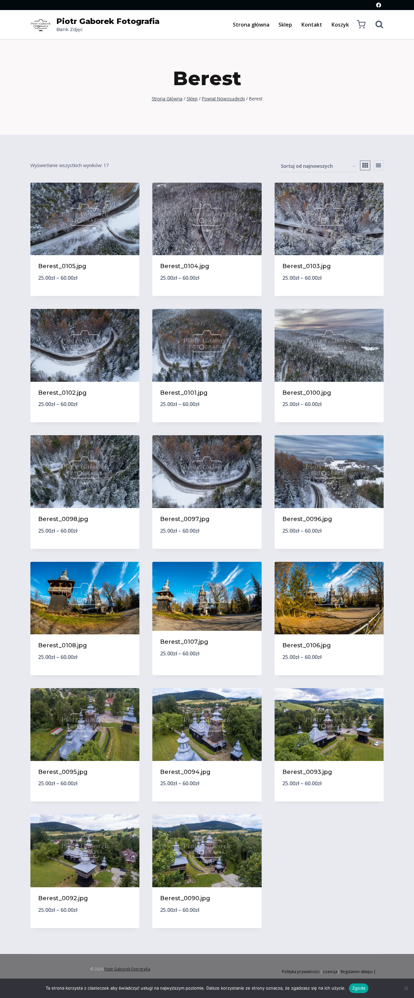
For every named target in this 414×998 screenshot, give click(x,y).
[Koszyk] (361, 24)
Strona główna (251, 24)
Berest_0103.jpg (306, 266)
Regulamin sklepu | (358, 971)
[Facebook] (379, 5)
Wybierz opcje (207, 675)
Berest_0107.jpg (184, 641)
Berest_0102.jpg (62, 392)
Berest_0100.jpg (306, 392)
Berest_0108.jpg (62, 645)
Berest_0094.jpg (185, 772)
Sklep (285, 24)
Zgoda (358, 988)
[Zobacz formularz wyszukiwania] (376, 24)
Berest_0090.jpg (185, 898)
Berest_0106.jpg (306, 645)
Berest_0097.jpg (185, 519)
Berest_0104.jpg (184, 266)
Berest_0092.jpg (63, 898)
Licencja (330, 971)
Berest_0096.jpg (307, 519)
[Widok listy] (378, 165)
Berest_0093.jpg (307, 772)
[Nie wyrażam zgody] (406, 988)
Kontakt (311, 24)
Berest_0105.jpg (62, 266)
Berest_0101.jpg (184, 392)
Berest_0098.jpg (63, 519)
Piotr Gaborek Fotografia (127, 969)
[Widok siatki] (365, 165)
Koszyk (340, 24)
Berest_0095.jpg (63, 772)
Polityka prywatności (301, 971)
